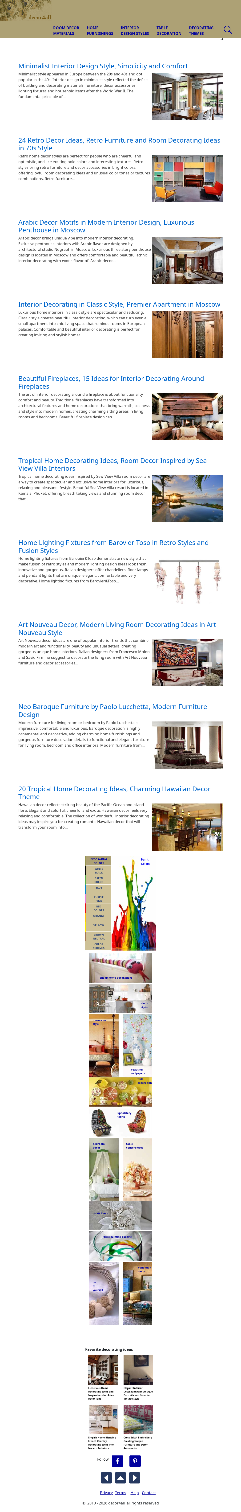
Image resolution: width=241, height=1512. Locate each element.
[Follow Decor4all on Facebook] (117, 1461)
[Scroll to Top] (120, 1476)
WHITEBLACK (99, 870)
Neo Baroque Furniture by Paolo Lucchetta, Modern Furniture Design (112, 710)
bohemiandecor (144, 1269)
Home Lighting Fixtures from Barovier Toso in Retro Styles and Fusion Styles (113, 546)
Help (135, 1492)
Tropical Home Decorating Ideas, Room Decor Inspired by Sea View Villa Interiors (112, 464)
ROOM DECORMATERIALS (66, 30)
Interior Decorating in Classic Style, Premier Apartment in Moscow (119, 304)
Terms (120, 1492)
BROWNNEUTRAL (99, 936)
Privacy (106, 1492)
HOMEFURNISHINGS (100, 30)
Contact (149, 1492)
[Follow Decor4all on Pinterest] (135, 1461)
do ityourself (98, 1286)
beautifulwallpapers (138, 1071)
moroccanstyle (99, 1022)
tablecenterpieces (134, 1145)
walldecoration (143, 1081)
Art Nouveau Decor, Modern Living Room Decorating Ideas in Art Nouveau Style (117, 628)
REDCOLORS (99, 908)
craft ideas (101, 1213)
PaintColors (144, 861)
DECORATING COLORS (98, 861)
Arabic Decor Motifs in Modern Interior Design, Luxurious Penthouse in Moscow (106, 226)
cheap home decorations (116, 977)
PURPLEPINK (99, 899)
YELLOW (98, 925)
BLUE (99, 887)
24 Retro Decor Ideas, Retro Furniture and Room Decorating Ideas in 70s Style (119, 144)
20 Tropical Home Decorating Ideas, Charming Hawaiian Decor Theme (114, 792)
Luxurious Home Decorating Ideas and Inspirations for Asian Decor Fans (101, 1393)
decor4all (29, 7)
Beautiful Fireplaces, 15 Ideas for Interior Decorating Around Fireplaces (111, 382)
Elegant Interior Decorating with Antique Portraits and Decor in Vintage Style (138, 1393)
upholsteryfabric (124, 1115)
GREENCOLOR (98, 880)
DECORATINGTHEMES (201, 30)
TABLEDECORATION (169, 30)
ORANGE (98, 916)
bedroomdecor (99, 1145)
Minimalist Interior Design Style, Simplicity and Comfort (103, 65)
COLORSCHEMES (98, 946)
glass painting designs (117, 1236)
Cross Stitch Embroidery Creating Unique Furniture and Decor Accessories (138, 1443)
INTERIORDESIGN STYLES (135, 30)
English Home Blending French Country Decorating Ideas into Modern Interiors (102, 1443)
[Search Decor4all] (227, 29)
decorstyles (144, 1005)
